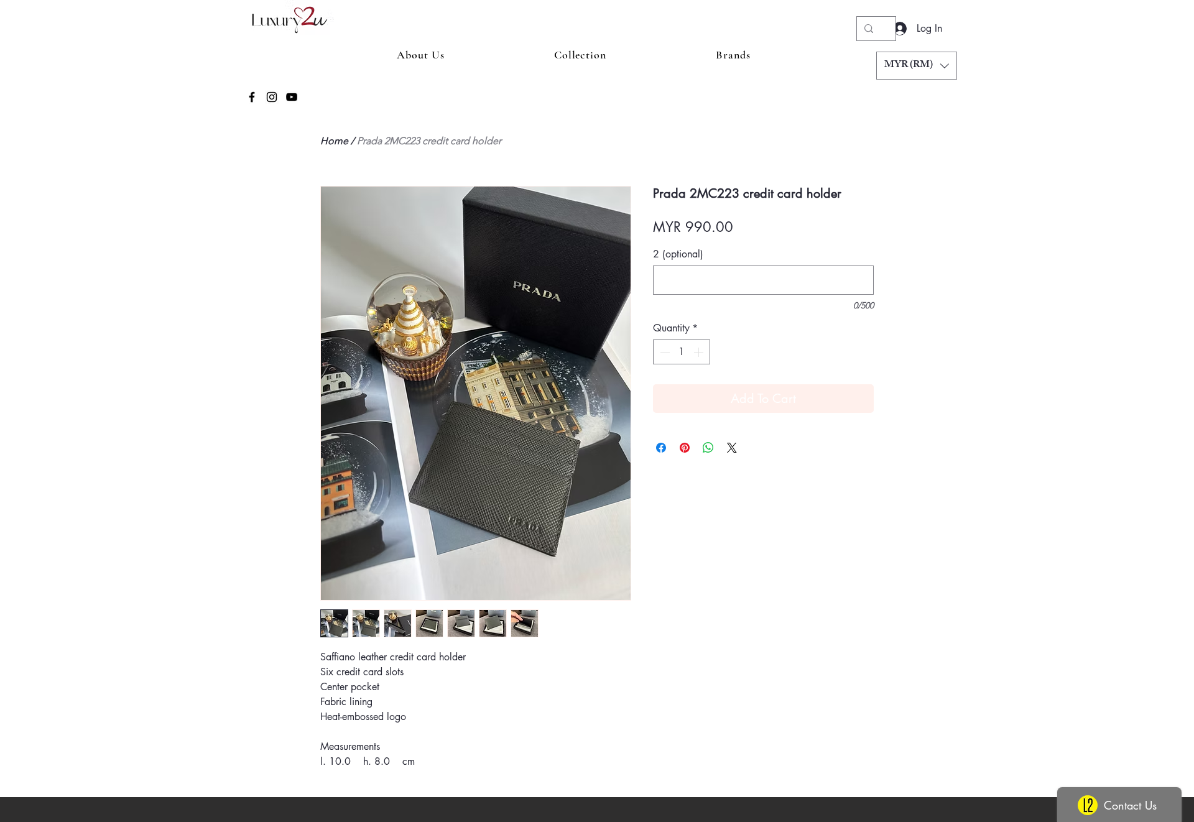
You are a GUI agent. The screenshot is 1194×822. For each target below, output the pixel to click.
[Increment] (699, 352)
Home (334, 141)
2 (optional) (678, 254)
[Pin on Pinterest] (684, 447)
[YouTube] (291, 97)
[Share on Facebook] (661, 447)
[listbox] (916, 66)
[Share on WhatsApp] (708, 447)
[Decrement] (663, 352)
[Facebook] (252, 97)
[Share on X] (731, 447)
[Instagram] (272, 97)
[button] (916, 66)
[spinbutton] (681, 352)
